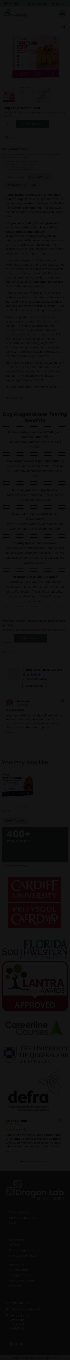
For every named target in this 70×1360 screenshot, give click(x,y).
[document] (35, 680)
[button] (61, 638)
